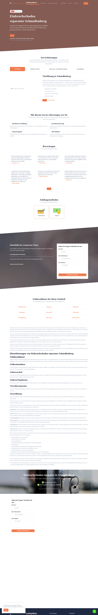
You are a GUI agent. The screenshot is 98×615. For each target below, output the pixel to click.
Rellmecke (76, 307)
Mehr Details (51, 100)
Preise (70, 3)
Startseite (43, 3)
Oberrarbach (75, 317)
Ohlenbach (76, 312)
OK (6, 610)
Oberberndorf (22, 307)
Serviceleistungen (53, 3)
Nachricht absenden (72, 274)
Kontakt (76, 3)
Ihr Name (61, 249)
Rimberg (49, 307)
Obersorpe (49, 317)
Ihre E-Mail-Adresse (63, 255)
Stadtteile (64, 3)
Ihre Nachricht (62, 262)
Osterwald (49, 312)
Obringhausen (22, 317)
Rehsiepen (22, 312)
